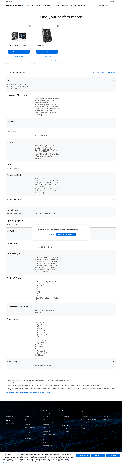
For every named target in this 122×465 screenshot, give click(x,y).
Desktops (27, 416)
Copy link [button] (112, 72)
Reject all (98, 456)
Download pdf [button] (99, 72)
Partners (8, 420)
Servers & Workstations (30, 427)
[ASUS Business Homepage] (14, 5)
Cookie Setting (83, 456)
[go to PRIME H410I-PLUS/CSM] (19, 35)
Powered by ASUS (85, 422)
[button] (107, 5)
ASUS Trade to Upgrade (87, 428)
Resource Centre (66, 414)
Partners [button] (65, 5)
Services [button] (47, 5)
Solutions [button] (39, 5)
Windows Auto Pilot (104, 422)
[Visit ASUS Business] (11, 404)
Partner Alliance (10, 423)
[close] (87, 227)
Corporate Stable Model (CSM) (88, 419)
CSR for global (9, 416)
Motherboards (28, 430)
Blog (63, 422)
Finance (45, 437)
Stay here (51, 234)
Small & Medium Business (50, 414)
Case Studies (65, 416)
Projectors (27, 435)
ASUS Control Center (105, 416)
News (63, 419)
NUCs (26, 419)
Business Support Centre (87, 414)
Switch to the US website (66, 234)
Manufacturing (47, 427)
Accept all (113, 456)
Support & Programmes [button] (78, 5)
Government (46, 439)
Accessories (28, 438)
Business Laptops (29, 414)
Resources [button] (56, 5)
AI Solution (46, 442)
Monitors (27, 422)
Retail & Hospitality (48, 422)
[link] (19, 56)
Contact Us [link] (112, 2)
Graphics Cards (28, 432)
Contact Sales (65, 431)
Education (45, 419)
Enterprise (45, 416)
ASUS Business (10, 414)
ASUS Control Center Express (107, 419)
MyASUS (102, 414)
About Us (9, 2)
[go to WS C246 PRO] (47, 35)
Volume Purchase (66, 428)
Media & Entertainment (49, 434)
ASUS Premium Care (86, 416)
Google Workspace (48, 445)
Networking (27, 424)
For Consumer (99, 5)
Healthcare (46, 424)
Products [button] (30, 5)
